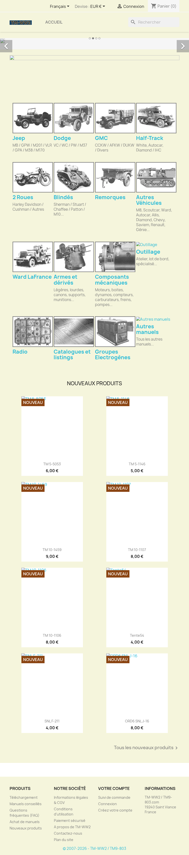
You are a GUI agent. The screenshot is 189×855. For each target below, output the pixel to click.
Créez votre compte (115, 810)
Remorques (110, 197)
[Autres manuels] (156, 319)
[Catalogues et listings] (74, 331)
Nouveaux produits (26, 828)
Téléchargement (24, 797)
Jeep (19, 138)
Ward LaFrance (32, 276)
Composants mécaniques (112, 279)
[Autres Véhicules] (156, 177)
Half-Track (149, 138)
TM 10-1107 (137, 549)
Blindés (63, 197)
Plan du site (63, 839)
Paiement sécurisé (69, 820)
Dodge (62, 138)
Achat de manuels (25, 821)
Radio (20, 351)
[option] (94, 40)
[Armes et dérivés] (74, 257)
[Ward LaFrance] (33, 257)
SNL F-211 (52, 721)
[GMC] (115, 118)
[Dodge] (74, 118)
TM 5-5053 (52, 464)
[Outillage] (156, 244)
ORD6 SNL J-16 (137, 721)
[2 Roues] (33, 177)
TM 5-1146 (137, 464)
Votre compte (114, 788)
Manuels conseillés (26, 803)
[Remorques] (115, 177)
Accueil (54, 22)
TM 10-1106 (52, 635)
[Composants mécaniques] (115, 257)
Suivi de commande (114, 797)
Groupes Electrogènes (112, 354)
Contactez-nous (68, 833)
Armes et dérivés (65, 279)
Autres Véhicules (149, 200)
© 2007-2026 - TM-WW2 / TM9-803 (94, 848)
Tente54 (137, 635)
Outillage (148, 251)
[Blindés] (74, 177)
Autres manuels (147, 329)
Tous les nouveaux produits (146, 748)
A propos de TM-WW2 (72, 827)
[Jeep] (33, 118)
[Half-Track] (156, 118)
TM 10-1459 (52, 549)
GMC (101, 138)
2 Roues (23, 197)
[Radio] (33, 331)
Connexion (107, 803)
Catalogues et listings (72, 354)
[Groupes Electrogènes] (115, 331)
